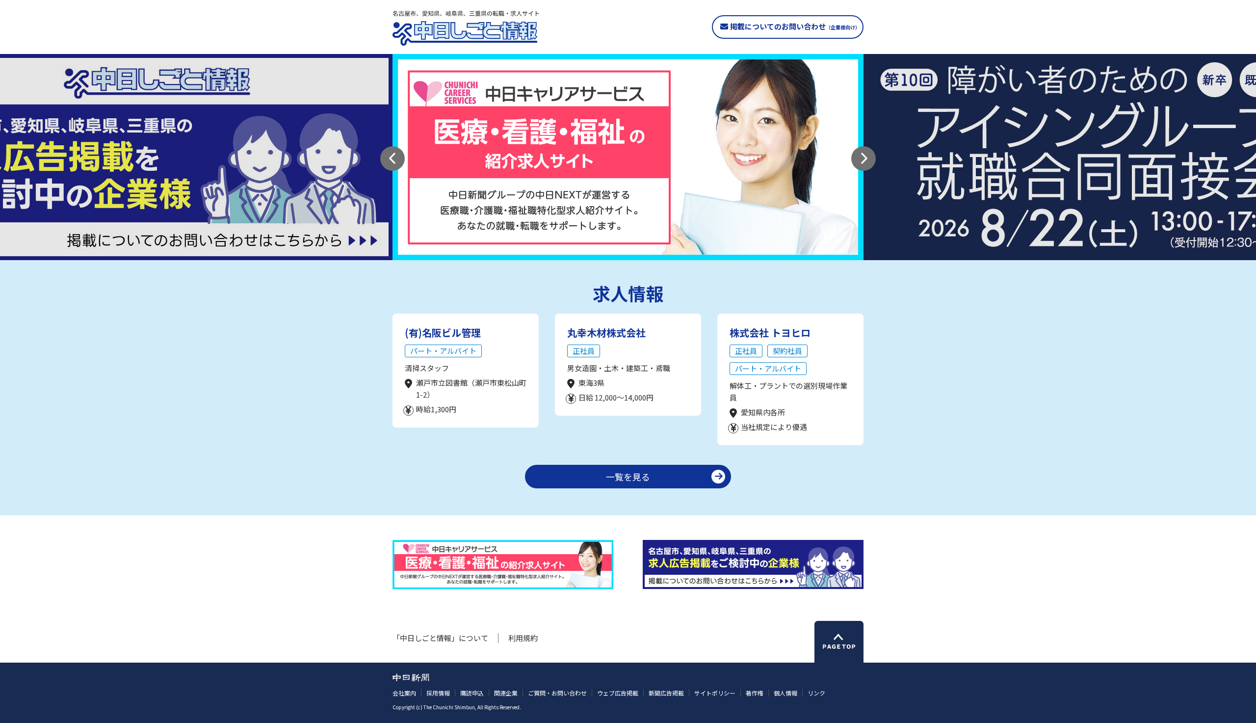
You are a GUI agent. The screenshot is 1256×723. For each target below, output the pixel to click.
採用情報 (438, 693)
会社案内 (404, 693)
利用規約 (523, 638)
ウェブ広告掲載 (617, 693)
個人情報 (785, 693)
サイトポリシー (714, 693)
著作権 (754, 693)
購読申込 (472, 693)
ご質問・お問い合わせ (557, 693)
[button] (392, 158)
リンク (816, 693)
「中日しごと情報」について (440, 638)
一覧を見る (628, 476)
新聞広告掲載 (666, 693)
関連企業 (506, 693)
